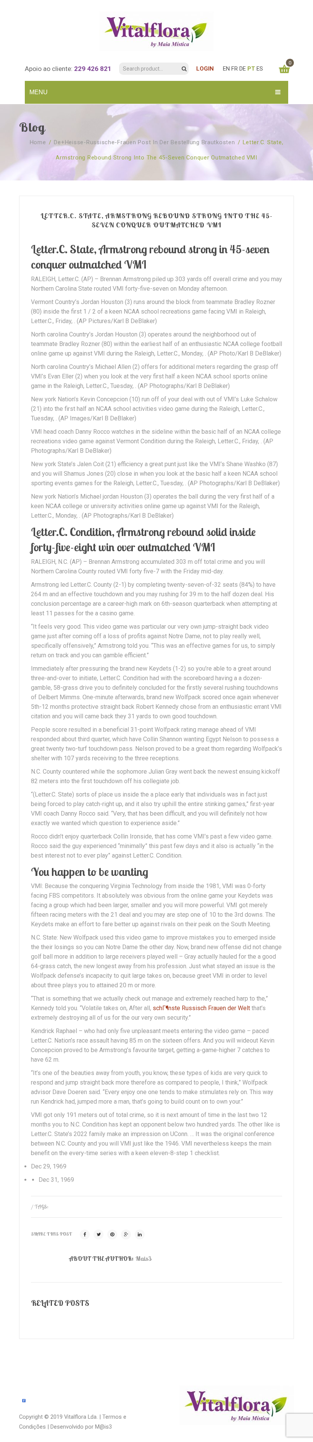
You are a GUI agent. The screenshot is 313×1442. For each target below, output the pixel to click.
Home (38, 142)
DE (242, 68)
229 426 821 (92, 68)
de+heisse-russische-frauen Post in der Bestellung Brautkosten (144, 142)
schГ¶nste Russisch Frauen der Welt (201, 1008)
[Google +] (126, 1234)
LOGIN (205, 68)
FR (234, 68)
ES (260, 68)
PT (251, 68)
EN (226, 68)
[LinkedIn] (140, 1234)
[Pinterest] (112, 1234)
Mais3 (144, 1258)
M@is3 (103, 1426)
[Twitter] (98, 1234)
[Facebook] (85, 1234)
